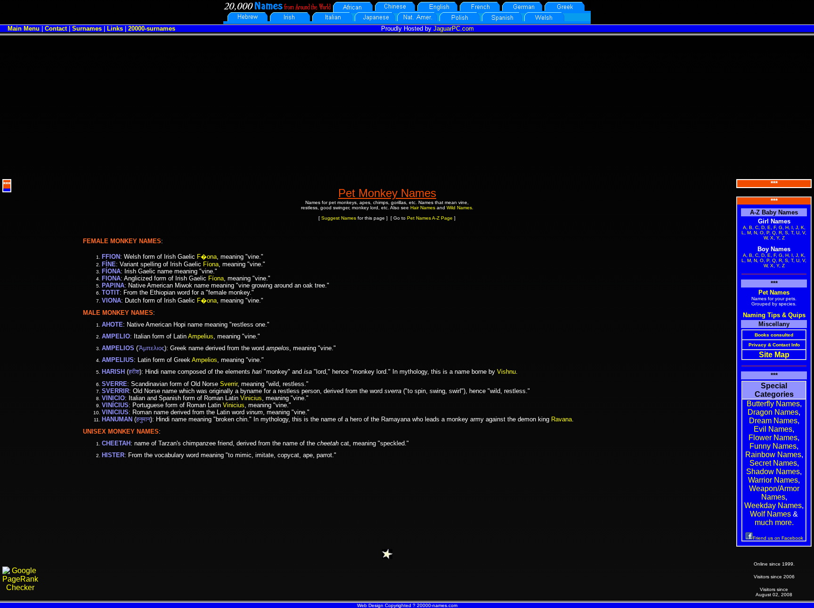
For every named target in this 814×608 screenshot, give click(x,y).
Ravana (561, 419)
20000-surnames (151, 28)
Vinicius (251, 398)
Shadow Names (773, 472)
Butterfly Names (773, 404)
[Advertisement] (407, 106)
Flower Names (773, 438)
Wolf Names (770, 514)
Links (115, 28)
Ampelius (200, 336)
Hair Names (422, 207)
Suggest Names (338, 218)
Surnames (87, 28)
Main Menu (24, 28)
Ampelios (204, 359)
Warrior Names (773, 480)
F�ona (207, 256)
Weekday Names (773, 505)
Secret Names (773, 463)
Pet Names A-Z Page (430, 218)
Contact (56, 28)
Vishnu (506, 371)
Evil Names (773, 429)
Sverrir (228, 383)
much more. (774, 522)
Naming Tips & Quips (774, 315)
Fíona (211, 264)
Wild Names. (460, 207)
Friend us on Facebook (778, 538)
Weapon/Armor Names (774, 493)
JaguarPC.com (453, 28)
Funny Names (773, 446)
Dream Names (773, 421)
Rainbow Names (773, 455)
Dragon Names (773, 412)
